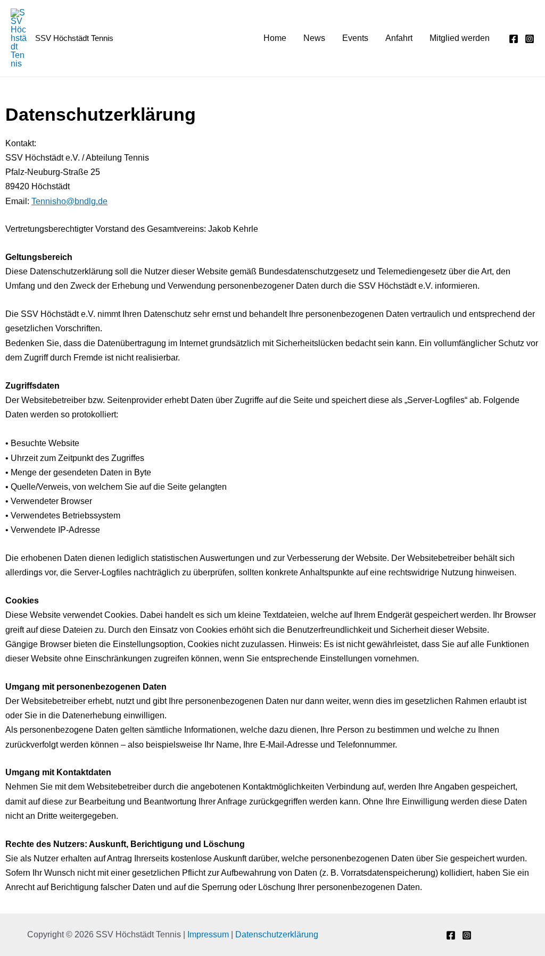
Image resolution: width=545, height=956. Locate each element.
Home (274, 38)
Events (355, 38)
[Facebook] (513, 39)
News (314, 38)
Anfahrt (398, 38)
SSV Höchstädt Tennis (74, 38)
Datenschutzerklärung (276, 934)
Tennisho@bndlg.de (69, 201)
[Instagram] (529, 39)
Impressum (208, 934)
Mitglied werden (460, 38)
